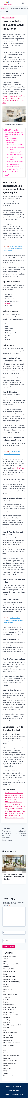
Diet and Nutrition (9, 969)
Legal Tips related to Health (12, 1025)
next (24, 871)
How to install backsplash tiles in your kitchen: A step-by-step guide (14, 134)
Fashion (6, 987)
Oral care (6, 1048)
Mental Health (8, 1038)
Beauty (5, 961)
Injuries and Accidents (10, 1015)
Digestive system (9, 971)
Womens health (8, 1076)
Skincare (6, 1065)
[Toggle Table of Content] (22, 130)
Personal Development (11, 1055)
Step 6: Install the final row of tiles (16, 162)
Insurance (6, 1017)
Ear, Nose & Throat (9, 976)
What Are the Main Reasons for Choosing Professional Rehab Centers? (7, 834)
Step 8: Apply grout (14, 166)
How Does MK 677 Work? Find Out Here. (21, 831)
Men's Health (7, 1035)
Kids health (7, 1022)
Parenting (6, 1053)
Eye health (6, 984)
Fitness (5, 992)
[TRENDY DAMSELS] (8, 3)
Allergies (6, 959)
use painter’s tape (18, 468)
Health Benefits (8, 1004)
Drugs (5, 974)
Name (5, 933)
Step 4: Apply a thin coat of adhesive (16, 155)
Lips (4, 1030)
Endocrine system (9, 979)
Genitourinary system (10, 994)
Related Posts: (11, 176)
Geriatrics (6, 997)
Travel (5, 1073)
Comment (6, 905)
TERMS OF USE (14, 1090)
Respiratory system (10, 1060)
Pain (4, 1050)
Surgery (6, 1071)
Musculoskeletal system (11, 1043)
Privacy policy (17, 1086)
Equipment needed (12, 138)
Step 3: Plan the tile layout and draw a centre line (16, 151)
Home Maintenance (8, 17)
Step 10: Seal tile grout (15, 169)
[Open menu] (22, 3)
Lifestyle (6, 1027)
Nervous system (8, 1045)
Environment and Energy (11, 981)
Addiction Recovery (10, 956)
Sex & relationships (9, 1063)
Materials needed (12, 140)
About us (9, 1086)
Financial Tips (8, 989)
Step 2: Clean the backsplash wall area (17, 148)
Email (5, 941)
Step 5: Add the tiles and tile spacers (16, 158)
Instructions (10, 142)
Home (2, 9)
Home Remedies (8, 1010)
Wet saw (8, 303)
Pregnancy (7, 1058)
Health (5, 1002)
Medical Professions (10, 1032)
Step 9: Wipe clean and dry (16, 168)
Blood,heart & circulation (11, 964)
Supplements (7, 1068)
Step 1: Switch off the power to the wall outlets (16, 145)
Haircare (6, 999)
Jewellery (6, 1020)
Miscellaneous (8, 1040)
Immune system (8, 1012)
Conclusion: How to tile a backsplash (12, 173)
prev (4, 871)
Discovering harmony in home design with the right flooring (14, 876)
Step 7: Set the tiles (14, 164)
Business (6, 966)
